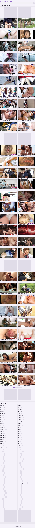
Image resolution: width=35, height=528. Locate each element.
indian (2, 485)
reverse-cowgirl (21, 459)
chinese (2, 433)
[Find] (34, 3)
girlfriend (2, 473)
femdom (2, 461)
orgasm (20, 433)
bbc (1, 421)
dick (1, 439)
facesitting (2, 455)
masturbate (20, 415)
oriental (20, 437)
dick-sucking (3, 441)
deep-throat (3, 435)
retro (19, 457)
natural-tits (20, 425)
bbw (1, 423)
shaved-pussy (21, 469)
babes (2, 417)
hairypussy (2, 479)
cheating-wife (3, 429)
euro (1, 451)
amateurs (2, 409)
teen (19, 477)
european (2, 453)
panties (20, 443)
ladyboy (2, 508)
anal (1, 411)
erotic (1, 449)
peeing (19, 449)
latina (19, 405)
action (2, 405)
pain (19, 441)
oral (19, 431)
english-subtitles (3, 447)
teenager (20, 479)
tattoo (19, 473)
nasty (19, 423)
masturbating (20, 417)
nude (19, 429)
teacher (19, 475)
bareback (2, 419)
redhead (20, 455)
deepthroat (2, 437)
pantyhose (20, 445)
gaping (2, 469)
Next (20, 387)
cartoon (2, 425)
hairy (2, 475)
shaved (20, 467)
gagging (2, 465)
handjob (2, 481)
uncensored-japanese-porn (23, 483)
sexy (19, 465)
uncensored (20, 481)
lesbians (20, 409)
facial (2, 457)
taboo (19, 471)
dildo (2, 443)
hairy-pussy (3, 477)
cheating (2, 427)
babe (2, 415)
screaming (20, 461)
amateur (2, 407)
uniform (20, 485)
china (2, 431)
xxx (19, 508)
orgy (19, 435)
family (2, 459)
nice (19, 427)
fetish (2, 463)
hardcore (2, 483)
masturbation (21, 419)
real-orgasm (20, 451)
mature (20, 421)
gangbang (2, 467)
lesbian (20, 407)
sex (19, 463)
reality (19, 453)
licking (20, 411)
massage (20, 413)
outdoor (20, 439)
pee (19, 447)
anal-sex (2, 413)
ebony (2, 445)
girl (1, 471)
